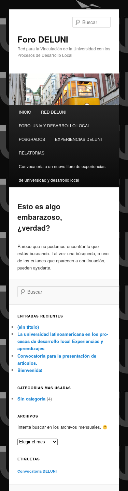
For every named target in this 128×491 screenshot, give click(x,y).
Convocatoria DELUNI (37, 471)
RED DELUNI (53, 112)
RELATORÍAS (31, 153)
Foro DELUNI (42, 39)
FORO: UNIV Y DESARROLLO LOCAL (54, 125)
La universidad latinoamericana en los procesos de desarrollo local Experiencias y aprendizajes (62, 341)
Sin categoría (31, 398)
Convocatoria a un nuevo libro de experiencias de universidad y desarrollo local (62, 173)
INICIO (25, 112)
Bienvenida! (29, 370)
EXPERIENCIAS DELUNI (78, 139)
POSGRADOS (32, 139)
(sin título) (28, 327)
